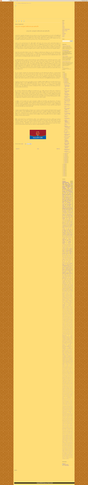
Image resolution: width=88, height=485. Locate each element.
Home (38, 148)
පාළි (63, 414)
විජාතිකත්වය (70, 438)
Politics (63, 32)
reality (63, 227)
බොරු (71, 421)
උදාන (66, 375)
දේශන (63, 401)
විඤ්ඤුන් (63, 439)
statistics (70, 253)
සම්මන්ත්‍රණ (63, 229)
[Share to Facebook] (30, 143)
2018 (64, 166)
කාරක (72, 313)
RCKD (71, 298)
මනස (70, 198)
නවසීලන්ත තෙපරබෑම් (67, 136)
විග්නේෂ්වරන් (63, 438)
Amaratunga (71, 248)
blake (71, 352)
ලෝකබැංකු (67, 434)
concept (63, 353)
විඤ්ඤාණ (63, 288)
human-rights (69, 205)
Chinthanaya (67, 197)
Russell (67, 251)
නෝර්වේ (71, 409)
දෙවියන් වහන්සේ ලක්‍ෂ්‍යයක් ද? (66, 138)
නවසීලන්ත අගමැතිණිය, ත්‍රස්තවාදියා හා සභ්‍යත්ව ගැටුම (66, 140)
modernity (69, 209)
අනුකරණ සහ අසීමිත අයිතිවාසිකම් (67, 134)
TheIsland (66, 184)
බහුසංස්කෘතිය (70, 324)
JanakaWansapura (68, 190)
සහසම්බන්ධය (70, 451)
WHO (71, 225)
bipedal (68, 352)
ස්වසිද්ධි (72, 290)
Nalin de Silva (66, 192)
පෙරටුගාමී (63, 323)
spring (64, 361)
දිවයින (65, 193)
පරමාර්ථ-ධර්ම (70, 410)
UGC (64, 252)
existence (63, 234)
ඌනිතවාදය (66, 376)
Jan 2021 (65, 162)
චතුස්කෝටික (63, 388)
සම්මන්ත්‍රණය (65, 290)
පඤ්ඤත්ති (63, 238)
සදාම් (68, 447)
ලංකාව (66, 433)
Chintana (68, 337)
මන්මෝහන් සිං (64, 425)
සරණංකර (69, 449)
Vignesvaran (65, 212)
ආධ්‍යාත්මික (67, 222)
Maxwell (70, 249)
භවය (71, 422)
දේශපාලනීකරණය (67, 401)
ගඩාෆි (69, 384)
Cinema (63, 267)
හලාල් (71, 262)
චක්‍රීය (66, 316)
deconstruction (70, 353)
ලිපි (62, 67)
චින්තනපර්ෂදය (64, 210)
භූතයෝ (64, 285)
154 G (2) (63, 263)
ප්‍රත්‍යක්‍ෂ (70, 210)
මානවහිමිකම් (64, 327)
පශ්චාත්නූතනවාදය (70, 411)
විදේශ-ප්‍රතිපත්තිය (65, 440)
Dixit (71, 339)
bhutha (66, 352)
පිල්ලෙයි (72, 414)
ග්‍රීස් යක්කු (72, 385)
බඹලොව (67, 324)
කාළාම (67, 314)
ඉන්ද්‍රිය (70, 254)
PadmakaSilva (64, 347)
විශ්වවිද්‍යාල (63, 262)
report (66, 360)
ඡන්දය (68, 390)
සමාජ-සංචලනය (67, 448)
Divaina (63, 186)
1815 (67, 248)
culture (67, 201)
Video (63, 301)
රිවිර (64, 216)
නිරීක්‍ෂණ (71, 222)
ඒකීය (70, 277)
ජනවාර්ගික (70, 391)
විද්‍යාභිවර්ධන (66, 439)
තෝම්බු (68, 396)
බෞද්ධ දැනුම (68, 422)
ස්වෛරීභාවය (71, 452)
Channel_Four (70, 266)
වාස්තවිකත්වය (66, 437)
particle (71, 272)
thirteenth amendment (70, 234)
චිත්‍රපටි (66, 389)
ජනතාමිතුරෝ (63, 391)
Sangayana (69, 347)
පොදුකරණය (67, 323)
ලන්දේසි (67, 328)
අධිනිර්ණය (63, 364)
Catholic (63, 240)
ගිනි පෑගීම (63, 387)
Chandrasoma (64, 337)
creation (66, 353)
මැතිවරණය (63, 246)
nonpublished (69, 202)
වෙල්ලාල (70, 288)
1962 (68, 334)
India (70, 193)
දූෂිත (62, 399)
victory (67, 362)
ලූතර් (64, 434)
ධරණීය (71, 402)
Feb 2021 (65, 161)
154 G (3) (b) (67, 292)
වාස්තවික (63, 247)
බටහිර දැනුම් (71, 284)
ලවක (68, 433)
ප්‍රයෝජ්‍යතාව (63, 413)
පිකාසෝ (66, 414)
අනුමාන (71, 366)
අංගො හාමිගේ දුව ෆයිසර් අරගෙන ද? (67, 118)
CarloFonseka (64, 211)
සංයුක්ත (67, 289)
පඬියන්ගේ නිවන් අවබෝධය (66, 61)
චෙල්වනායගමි (64, 390)
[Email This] (27, 143)
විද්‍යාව (70, 439)
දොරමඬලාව (63, 402)
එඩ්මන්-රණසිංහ (64, 377)
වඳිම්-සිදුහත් (67, 435)
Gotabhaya (71, 192)
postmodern (67, 273)
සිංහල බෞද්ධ (69, 247)
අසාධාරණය (70, 310)
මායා (68, 327)
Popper (63, 251)
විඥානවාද (63, 261)
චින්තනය (69, 203)
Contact (63, 27)
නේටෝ (68, 409)
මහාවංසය (63, 427)
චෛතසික (70, 279)
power (67, 359)
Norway (63, 250)
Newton (63, 199)
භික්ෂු (68, 423)
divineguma (64, 253)
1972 (71, 334)
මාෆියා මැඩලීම (66, 130)
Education (63, 215)
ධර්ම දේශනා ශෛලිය (66, 403)
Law (66, 204)
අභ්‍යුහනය (70, 274)
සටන (63, 447)
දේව (67, 400)
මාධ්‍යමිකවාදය (67, 427)
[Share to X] (29, 143)
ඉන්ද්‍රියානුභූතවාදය (64, 277)
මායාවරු (71, 427)
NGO (63, 202)
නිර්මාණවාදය (63, 408)
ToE (69, 350)
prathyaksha (64, 242)
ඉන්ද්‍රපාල (71, 311)
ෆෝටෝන (70, 291)
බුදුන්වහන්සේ (67, 421)
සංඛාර (63, 446)
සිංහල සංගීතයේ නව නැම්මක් (67, 132)
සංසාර (71, 446)
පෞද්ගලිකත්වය (65, 284)
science (69, 218)
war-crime (71, 273)
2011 (64, 175)
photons (63, 273)
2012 (64, 174)
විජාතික (67, 438)
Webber (71, 351)
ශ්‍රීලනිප (63, 289)
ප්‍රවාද (64, 223)
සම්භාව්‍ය (63, 448)
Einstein (67, 217)
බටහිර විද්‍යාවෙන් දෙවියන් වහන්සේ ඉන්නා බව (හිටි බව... (67, 86)
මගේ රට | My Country (65, 465)
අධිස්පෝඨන (67, 364)
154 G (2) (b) (64, 334)
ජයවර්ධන (63, 317)
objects (67, 272)
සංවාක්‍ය (68, 446)
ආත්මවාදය (70, 275)
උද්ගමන (71, 374)
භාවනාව (71, 259)
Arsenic (67, 196)
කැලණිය (69, 206)
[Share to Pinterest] (31, 143)
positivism (64, 359)
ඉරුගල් (65, 373)
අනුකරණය (67, 366)
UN (67, 252)
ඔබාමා (66, 312)
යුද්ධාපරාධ (63, 328)
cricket (63, 226)
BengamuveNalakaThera (65, 265)
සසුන (69, 450)
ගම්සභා (63, 385)
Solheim (64, 349)
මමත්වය (68, 425)
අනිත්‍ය (67, 365)
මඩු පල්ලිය (67, 424)
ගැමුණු (71, 386)
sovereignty (68, 199)
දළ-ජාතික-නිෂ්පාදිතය (69, 397)
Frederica (66, 341)
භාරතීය (63, 423)
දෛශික (71, 401)
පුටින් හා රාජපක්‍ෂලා (65, 56)
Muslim (70, 200)
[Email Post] (25, 143)
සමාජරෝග (71, 448)
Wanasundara (67, 351)
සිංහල (72, 199)
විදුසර (63, 190)
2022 (64, 76)
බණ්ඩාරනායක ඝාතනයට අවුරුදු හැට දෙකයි (66, 94)
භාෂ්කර (66, 423)
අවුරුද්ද (67, 275)
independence (71, 212)
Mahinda (69, 185)
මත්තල (71, 424)
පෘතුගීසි (71, 415)
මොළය (65, 260)
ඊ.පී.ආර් (72, 373)
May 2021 (65, 157)
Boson (72, 265)
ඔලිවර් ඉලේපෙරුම (70, 378)
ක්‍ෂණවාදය (67, 313)
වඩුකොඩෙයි (63, 435)
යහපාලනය (69, 260)
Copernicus (71, 337)
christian (65, 303)
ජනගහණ (71, 390)
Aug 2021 (65, 153)
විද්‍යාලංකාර (69, 261)
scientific (72, 360)
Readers (71, 215)
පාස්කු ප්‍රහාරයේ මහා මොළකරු (67, 111)
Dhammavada (68, 339)
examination (63, 304)
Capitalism (71, 224)
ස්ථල (66, 452)
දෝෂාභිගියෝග (67, 402)
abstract (70, 252)
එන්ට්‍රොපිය (68, 377)
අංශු (63, 235)
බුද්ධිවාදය (64, 421)
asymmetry (71, 302)
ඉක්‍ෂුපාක (64, 372)
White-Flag (66, 301)
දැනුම (65, 237)
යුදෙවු (69, 286)
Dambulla (68, 338)
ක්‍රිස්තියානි (63, 278)
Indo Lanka (68, 230)
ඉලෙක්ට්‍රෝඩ (68, 373)
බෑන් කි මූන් (63, 325)
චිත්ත (71, 388)
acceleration (63, 302)
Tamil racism (70, 183)
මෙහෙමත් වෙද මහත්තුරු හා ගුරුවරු (67, 151)
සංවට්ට (65, 446)
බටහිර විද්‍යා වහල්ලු (66, 98)
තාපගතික (63, 396)
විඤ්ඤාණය (69, 329)
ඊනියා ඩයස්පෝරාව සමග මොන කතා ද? (67, 104)
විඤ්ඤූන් (67, 288)
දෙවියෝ (66, 198)
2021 (64, 77)
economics (63, 241)
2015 (64, 170)
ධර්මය (71, 403)
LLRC (63, 205)
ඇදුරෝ (67, 276)
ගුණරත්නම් (67, 387)
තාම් (66, 396)
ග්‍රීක (72, 278)
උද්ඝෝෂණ (63, 375)
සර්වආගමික (66, 450)
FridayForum (70, 341)
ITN (67, 249)
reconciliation (69, 242)
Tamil (72, 211)
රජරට (71, 223)
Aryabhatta (67, 336)
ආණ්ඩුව (66, 311)
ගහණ (68, 385)
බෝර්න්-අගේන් (70, 325)
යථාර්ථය (70, 213)
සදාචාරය (66, 447)
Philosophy (64, 33)
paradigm (69, 241)
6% (67, 263)
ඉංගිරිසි (68, 311)
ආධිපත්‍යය (63, 276)
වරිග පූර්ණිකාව (71, 435)
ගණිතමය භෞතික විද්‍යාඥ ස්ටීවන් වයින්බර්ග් (66, 144)
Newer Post (17, 148)
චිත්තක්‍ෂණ (63, 389)
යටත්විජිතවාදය (65, 286)
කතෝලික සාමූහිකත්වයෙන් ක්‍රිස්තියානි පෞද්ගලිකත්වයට (67, 121)
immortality (70, 304)
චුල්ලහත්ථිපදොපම (71, 389)
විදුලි (72, 439)
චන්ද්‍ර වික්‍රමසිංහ (68, 388)
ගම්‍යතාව (66, 385)
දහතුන (69, 317)
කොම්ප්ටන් (63, 315)
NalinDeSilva (65, 182)
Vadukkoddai (70, 300)
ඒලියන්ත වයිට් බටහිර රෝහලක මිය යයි (67, 100)
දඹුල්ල (71, 396)
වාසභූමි (63, 437)
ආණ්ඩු (63, 311)
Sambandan (71, 251)
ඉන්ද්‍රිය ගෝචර (69, 372)
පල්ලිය (66, 411)
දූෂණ (71, 398)
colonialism (64, 188)
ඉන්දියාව (71, 235)
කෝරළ (64, 384)
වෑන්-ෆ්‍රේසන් (70, 437)
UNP (70, 196)
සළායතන (63, 452)
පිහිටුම (68, 415)
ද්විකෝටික (63, 398)
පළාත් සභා (69, 228)
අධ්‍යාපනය (65, 213)
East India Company (69, 340)
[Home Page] (16, 21)
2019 (64, 165)
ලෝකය (71, 434)
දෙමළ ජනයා (66, 399)
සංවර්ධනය (67, 224)
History (63, 36)
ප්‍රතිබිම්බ (70, 412)
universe (64, 362)
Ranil (63, 183)
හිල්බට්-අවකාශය (65, 291)
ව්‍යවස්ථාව (69, 238)
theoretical (71, 361)
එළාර (71, 377)
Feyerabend (64, 230)
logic (65, 209)
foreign (67, 304)
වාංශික (69, 436)
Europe (63, 341)
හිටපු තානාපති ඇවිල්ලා (66, 116)
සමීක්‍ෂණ (66, 449)
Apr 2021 (65, 158)
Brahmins (70, 239)
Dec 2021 (65, 78)
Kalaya (63, 23)
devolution (66, 226)
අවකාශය (64, 310)
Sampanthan (63, 299)
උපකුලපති (69, 375)
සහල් (67, 451)
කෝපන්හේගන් (68, 278)
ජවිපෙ (66, 227)
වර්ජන (63, 329)
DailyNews (63, 194)
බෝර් (66, 325)
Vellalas (70, 204)
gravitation (63, 218)
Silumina (68, 299)
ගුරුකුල (71, 387)
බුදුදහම (68, 259)
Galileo (68, 240)
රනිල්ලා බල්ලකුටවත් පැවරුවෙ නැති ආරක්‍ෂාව (67, 109)
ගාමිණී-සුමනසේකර (65, 386)
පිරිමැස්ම (69, 414)
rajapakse (63, 360)
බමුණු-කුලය (67, 223)
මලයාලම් (67, 426)
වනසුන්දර (71, 328)
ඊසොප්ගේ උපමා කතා (66, 374)
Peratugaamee (67, 298)
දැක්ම (66, 398)
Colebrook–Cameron (69, 267)
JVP (65, 189)
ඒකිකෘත (63, 378)
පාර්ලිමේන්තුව (70, 322)
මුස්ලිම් (68, 246)
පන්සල (67, 410)
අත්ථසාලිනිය (70, 363)
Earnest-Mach (64, 340)
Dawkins (72, 338)
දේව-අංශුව (71, 400)
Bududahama (69, 194)
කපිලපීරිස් (72, 312)
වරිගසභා (66, 329)
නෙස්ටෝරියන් (64, 409)
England (65, 200)
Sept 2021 (65, 82)
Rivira (70, 217)
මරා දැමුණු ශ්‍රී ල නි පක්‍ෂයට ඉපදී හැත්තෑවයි (66, 147)
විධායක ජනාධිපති (70, 440)
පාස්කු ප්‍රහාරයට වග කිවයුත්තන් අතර (67, 149)
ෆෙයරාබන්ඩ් (66, 458)
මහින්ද (72, 285)
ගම (71, 384)
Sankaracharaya (64, 348)
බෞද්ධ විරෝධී (67, 326)
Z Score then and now (65, 50)
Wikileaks (71, 301)
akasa (63, 352)
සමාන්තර (63, 449)
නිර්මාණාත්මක (67, 408)
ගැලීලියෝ (63, 316)
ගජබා (66, 384)
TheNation (67, 300)
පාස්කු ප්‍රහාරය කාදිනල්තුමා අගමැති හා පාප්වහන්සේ (67, 127)
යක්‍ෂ (71, 246)
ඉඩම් (66, 372)
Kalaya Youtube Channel (66, 29)
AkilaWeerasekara (64, 335)
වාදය (71, 436)
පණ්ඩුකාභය (63, 410)
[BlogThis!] (28, 143)
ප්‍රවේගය (64, 322)
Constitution (69, 189)
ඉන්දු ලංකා (64, 236)
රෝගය (63, 224)
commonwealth (69, 303)
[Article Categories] (21, 21)
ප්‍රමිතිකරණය (64, 259)
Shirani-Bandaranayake (70, 348)
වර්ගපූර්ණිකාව (70, 287)
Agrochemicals (64, 239)
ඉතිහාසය (70, 276)
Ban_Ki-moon (69, 264)
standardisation (67, 361)
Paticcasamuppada (69, 250)
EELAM (63, 222)
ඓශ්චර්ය (66, 378)
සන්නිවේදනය (71, 289)
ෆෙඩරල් (63, 458)
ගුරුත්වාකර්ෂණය (69, 236)
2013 (64, 173)
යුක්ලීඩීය (71, 327)
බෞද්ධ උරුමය (64, 422)
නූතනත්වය (70, 227)
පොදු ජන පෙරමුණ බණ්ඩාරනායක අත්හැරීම (66, 91)
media (63, 197)
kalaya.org (63, 463)
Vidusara (69, 186)
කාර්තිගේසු (64, 314)
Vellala (63, 201)
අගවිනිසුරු (65, 274)
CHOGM (65, 266)
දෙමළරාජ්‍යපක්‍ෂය (64, 400)
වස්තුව (64, 436)
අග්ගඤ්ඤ (66, 363)
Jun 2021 (65, 156)
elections (70, 226)
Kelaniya (68, 215)
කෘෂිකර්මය (70, 314)
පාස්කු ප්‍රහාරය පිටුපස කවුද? (66, 45)
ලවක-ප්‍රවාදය (71, 433)
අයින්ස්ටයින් (67, 235)
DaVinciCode (64, 338)
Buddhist (71, 336)
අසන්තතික (67, 310)
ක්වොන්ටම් (64, 203)
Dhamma (64, 339)
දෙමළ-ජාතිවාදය (70, 237)
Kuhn (72, 230)
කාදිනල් (69, 313)
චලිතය (68, 316)
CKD (64, 249)
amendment (67, 302)
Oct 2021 (65, 81)
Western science (64, 30)
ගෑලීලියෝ (65, 279)
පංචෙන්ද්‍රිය (63, 228)
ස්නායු (68, 452)
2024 (64, 73)
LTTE (63, 196)
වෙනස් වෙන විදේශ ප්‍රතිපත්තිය (67, 97)
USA (68, 225)
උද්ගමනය (63, 312)
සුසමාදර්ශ (63, 248)
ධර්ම (62, 403)
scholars (69, 360)
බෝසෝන (63, 326)
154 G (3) (63, 292)
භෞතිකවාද (68, 285)
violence (69, 362)
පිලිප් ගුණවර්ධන (65, 415)
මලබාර (64, 426)
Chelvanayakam (69, 214)
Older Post (58, 148)
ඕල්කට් (69, 312)
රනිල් (72, 286)
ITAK (68, 211)
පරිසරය (63, 411)
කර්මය (64, 313)
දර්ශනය (63, 397)
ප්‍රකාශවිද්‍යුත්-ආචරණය (64, 412)
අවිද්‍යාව (63, 275)
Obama (63, 298)
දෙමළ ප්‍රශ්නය (70, 399)
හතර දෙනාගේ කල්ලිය (67, 83)
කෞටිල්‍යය (70, 315)
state (67, 253)
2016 (64, 169)
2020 (64, 164)
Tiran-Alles (67, 350)
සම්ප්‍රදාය (71, 447)
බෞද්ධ (70, 201)
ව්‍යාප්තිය (66, 436)
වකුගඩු (63, 204)
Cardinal (63, 214)
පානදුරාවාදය (67, 413)
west (63, 254)
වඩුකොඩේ (64, 287)
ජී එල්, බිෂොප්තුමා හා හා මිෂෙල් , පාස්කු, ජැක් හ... (67, 114)
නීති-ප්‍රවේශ (71, 408)
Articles (63, 26)
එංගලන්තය (70, 376)
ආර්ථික (67, 254)
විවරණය (72, 329)
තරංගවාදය (67, 317)
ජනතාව (67, 391)
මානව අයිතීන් (71, 326)
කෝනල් (67, 315)
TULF (67, 349)
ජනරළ (71, 316)
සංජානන (68, 262)
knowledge (63, 206)
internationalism (70, 191)
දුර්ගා (68, 398)
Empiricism (64, 225)
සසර (68, 290)
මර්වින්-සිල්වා (71, 425)
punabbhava (70, 359)
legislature (63, 272)
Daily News (69, 229)
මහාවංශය (71, 426)
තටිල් (63, 237)
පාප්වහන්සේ (71, 413)
